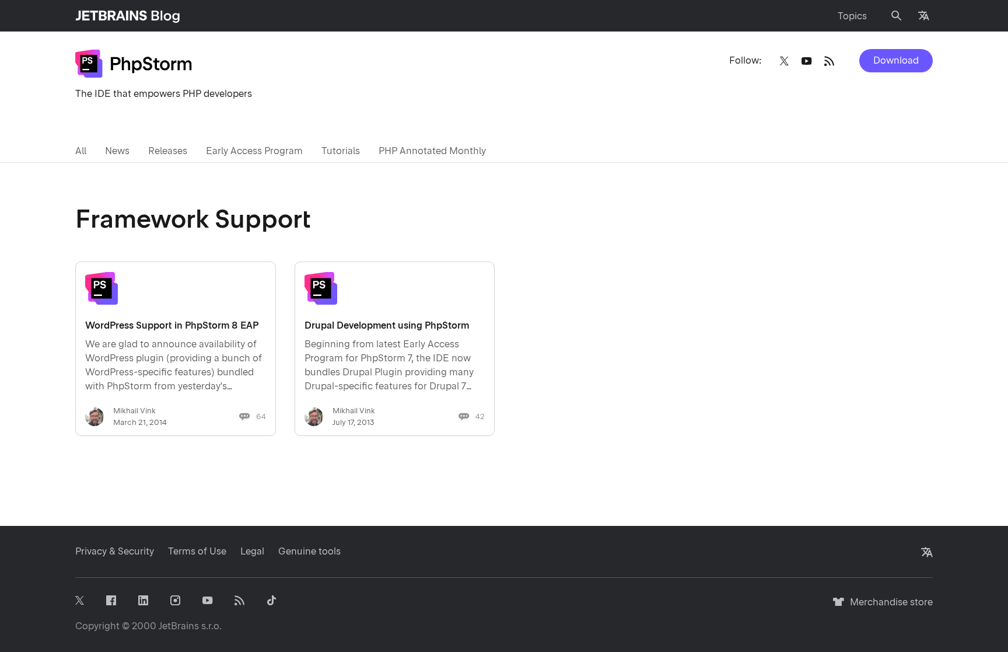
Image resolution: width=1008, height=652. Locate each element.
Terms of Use (197, 551)
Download (896, 60)
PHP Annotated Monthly (432, 150)
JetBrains (179, 626)
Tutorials (340, 150)
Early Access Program (254, 150)
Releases (167, 150)
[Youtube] (806, 61)
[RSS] (829, 61)
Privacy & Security (114, 551)
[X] (784, 61)
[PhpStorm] (133, 63)
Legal (252, 551)
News (117, 150)
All (80, 150)
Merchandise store (888, 607)
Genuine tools (309, 551)
